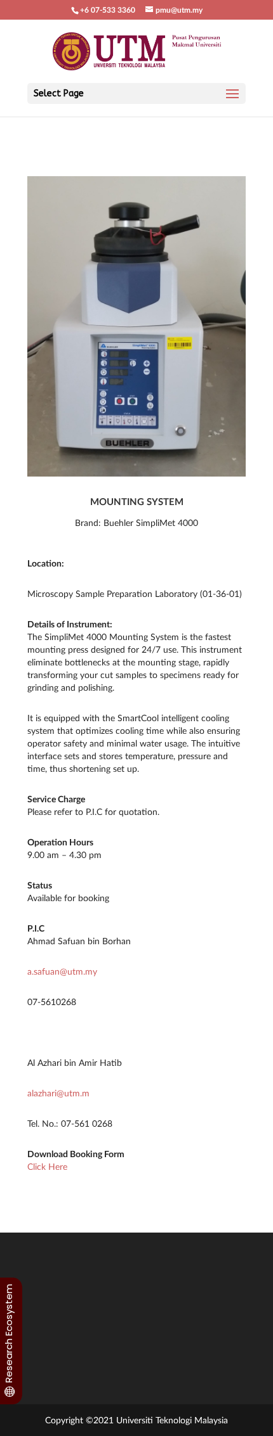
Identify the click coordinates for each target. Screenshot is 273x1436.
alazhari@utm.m (58, 1092)
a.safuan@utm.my (62, 971)
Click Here (47, 1166)
